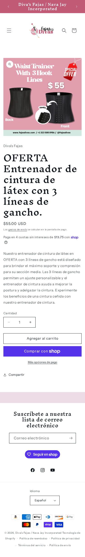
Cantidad (10, 313)
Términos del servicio (32, 545)
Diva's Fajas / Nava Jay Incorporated (38, 532)
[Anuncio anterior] (8, 7)
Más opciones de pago (42, 362)
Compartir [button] (16, 375)
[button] (9, 31)
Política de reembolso (33, 538)
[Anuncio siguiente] (77, 7)
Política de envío (60, 545)
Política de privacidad (65, 538)
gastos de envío (17, 229)
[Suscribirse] (71, 438)
